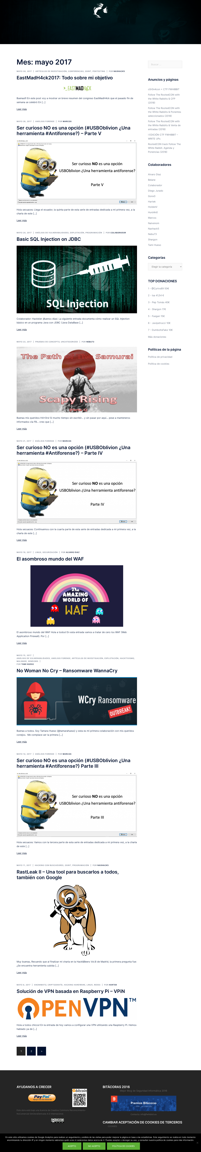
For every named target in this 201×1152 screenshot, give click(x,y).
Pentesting (99, 71)
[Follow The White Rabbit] (100, 11)
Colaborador (118, 233)
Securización (50, 552)
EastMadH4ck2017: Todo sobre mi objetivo (65, 78)
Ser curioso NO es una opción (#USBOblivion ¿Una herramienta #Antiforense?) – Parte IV (73, 450)
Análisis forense (44, 121)
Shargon (152, 239)
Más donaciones (157, 336)
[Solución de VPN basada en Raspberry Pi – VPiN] (77, 1008)
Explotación (77, 233)
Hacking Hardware (74, 985)
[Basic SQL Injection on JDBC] (77, 279)
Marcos (67, 121)
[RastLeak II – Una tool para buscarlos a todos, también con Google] (77, 919)
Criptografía (55, 985)
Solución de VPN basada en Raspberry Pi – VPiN (71, 991)
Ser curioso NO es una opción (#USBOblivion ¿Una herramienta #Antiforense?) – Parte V (73, 130)
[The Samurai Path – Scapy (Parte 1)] (77, 379)
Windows (33, 661)
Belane (151, 179)
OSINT (88, 71)
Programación (93, 233)
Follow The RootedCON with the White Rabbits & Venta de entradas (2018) (164, 125)
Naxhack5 (119, 71)
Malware (22, 661)
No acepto (94, 1146)
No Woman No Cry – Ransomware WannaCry (67, 670)
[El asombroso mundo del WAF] (76, 595)
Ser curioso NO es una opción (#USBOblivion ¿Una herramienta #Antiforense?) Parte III (73, 763)
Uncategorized (69, 342)
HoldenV (152, 206)
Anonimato (40, 985)
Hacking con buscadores (49, 865)
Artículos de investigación (51, 71)
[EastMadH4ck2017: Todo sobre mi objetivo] (76, 88)
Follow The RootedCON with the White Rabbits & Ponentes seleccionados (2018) (164, 112)
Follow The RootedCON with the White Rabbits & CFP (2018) (164, 98)
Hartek (113, 985)
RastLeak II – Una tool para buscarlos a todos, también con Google (68, 874)
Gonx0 (151, 196)
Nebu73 (90, 342)
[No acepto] (197, 1142)
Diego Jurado (155, 190)
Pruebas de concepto (47, 342)
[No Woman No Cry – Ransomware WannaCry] (77, 700)
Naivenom (153, 223)
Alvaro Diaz (73, 552)
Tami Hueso (27, 664)
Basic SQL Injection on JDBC (49, 239)
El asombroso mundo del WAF (50, 559)
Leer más (22, 109)
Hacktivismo (127, 658)
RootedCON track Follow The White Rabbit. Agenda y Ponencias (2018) (164, 148)
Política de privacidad (160, 356)
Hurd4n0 (153, 212)
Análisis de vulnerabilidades (52, 233)
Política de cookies (158, 363)
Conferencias (76, 71)
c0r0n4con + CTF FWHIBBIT (163, 89)
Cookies (112, 1126)
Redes (97, 985)
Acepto (72, 1146)
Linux (38, 552)
